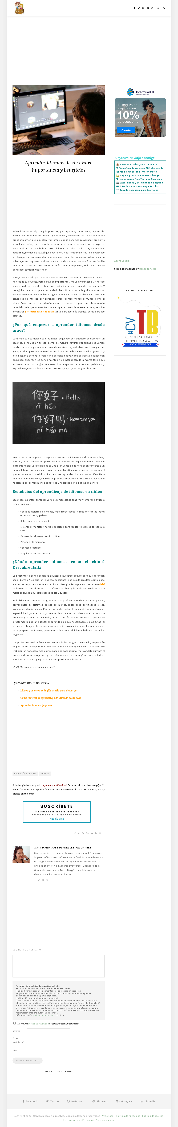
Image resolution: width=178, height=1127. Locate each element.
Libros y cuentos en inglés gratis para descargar (49, 690)
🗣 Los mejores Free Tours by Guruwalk (139, 179)
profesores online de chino (39, 311)
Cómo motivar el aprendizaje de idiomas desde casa (50, 697)
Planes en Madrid (105, 1120)
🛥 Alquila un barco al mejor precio (136, 171)
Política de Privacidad (38, 1023)
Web (15, 1050)
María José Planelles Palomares (67, 847)
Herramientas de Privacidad (78, 1120)
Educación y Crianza (25, 774)
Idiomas (45, 774)
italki (102, 584)
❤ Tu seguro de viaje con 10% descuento (139, 168)
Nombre (17, 1031)
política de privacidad (43, 1015)
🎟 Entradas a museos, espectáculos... (138, 186)
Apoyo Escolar (122, 260)
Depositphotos (147, 268)
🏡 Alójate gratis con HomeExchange (138, 175)
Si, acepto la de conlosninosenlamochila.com (48, 1023)
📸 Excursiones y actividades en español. (140, 182)
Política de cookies (152, 1115)
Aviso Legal (108, 1115)
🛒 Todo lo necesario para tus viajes (137, 190)
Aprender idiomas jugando (36, 705)
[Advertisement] (89, 55)
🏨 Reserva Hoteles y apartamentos (136, 164)
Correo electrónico (18, 1040)
